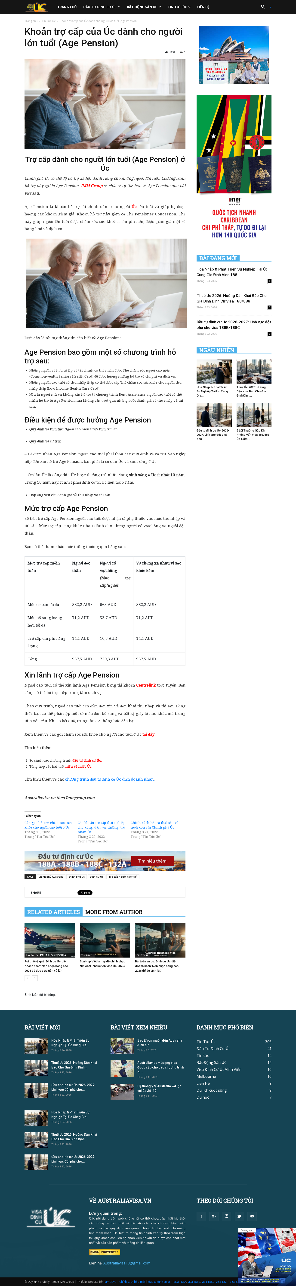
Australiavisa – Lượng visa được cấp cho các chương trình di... (160, 1067)
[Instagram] (226, 1216)
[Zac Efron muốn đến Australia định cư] (122, 1046)
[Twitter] (239, 1216)
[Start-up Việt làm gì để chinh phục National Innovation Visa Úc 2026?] (105, 940)
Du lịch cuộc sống (212, 1090)
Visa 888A (236, 1282)
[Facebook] (201, 1216)
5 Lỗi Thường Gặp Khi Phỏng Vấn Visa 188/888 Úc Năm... (253, 435)
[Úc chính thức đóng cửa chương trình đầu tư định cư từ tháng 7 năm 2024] (267, 1257)
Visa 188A (179, 1282)
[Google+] (214, 1216)
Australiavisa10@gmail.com (126, 1263)
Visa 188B (194, 1282)
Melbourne (206, 1076)
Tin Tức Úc (177, 7)
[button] (264, 7)
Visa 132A (222, 1282)
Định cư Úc (96, 876)
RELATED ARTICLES (53, 911)
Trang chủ (67, 7)
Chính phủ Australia (51, 876)
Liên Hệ (203, 7)
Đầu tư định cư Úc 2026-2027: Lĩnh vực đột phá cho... (213, 435)
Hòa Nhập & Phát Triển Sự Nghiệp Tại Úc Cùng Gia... (212, 391)
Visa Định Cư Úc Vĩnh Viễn (219, 1069)
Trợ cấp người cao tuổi (122, 876)
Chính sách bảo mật (132, 1282)
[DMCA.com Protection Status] (104, 1251)
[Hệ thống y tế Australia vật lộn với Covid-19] (122, 1092)
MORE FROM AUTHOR (113, 911)
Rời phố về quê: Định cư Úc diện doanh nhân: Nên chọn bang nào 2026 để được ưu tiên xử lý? (46, 966)
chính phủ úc (76, 876)
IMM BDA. (110, 1282)
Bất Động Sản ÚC (142, 7)
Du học (203, 1097)
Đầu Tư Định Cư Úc (100, 7)
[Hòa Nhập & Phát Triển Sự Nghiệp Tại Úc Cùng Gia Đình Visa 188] (214, 371)
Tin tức (203, 1055)
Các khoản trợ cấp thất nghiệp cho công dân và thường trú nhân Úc (102, 827)
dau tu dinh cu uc (159, 1282)
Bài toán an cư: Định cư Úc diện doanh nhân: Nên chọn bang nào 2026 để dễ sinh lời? (157, 966)
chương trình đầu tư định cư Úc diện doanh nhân (109, 779)
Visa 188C (208, 1282)
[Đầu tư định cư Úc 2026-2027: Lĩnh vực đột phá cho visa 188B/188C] (214, 415)
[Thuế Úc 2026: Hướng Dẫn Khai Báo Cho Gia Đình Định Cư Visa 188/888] (254, 371)
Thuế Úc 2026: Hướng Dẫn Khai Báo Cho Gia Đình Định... (251, 391)
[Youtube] (252, 1216)
